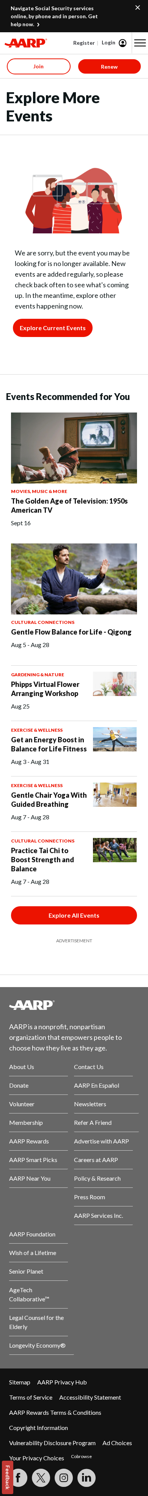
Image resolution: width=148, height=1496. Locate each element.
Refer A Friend (93, 1122)
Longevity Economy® (37, 1345)
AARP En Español (96, 1085)
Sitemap (19, 1382)
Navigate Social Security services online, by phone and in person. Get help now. (54, 16)
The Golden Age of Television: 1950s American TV (69, 505)
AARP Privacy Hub (62, 1382)
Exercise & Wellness (37, 730)
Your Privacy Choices (36, 1457)
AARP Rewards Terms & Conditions (55, 1412)
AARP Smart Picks (33, 1159)
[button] (140, 43)
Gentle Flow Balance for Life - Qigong (71, 632)
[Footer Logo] (74, 1005)
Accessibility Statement (90, 1397)
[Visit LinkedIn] (86, 1478)
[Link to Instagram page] (64, 1478)
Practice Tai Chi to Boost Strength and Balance (42, 859)
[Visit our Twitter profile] (41, 1478)
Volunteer (22, 1103)
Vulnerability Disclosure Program (52, 1442)
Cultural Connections (42, 622)
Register (84, 42)
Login (108, 42)
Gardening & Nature (37, 674)
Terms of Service (30, 1397)
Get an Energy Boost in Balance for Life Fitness (49, 744)
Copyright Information (38, 1427)
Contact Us (89, 1066)
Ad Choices (117, 1442)
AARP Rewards (29, 1141)
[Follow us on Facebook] (18, 1478)
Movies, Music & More (39, 491)
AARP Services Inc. (98, 1215)
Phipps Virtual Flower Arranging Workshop (45, 689)
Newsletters (90, 1103)
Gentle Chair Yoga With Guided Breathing (49, 799)
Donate (18, 1085)
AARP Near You (29, 1178)
